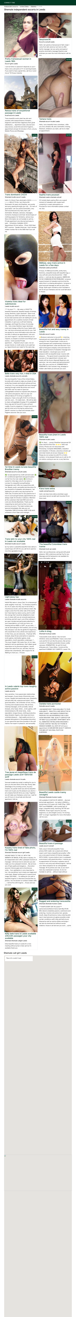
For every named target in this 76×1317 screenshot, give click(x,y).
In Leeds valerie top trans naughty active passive (21, 687)
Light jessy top (12, 597)
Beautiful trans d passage (51, 843)
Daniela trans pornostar (50, 704)
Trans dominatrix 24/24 (16, 194)
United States (24, 6)
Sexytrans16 (45, 39)
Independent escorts (11, 6)
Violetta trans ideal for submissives (15, 302)
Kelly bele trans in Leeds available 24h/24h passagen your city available (20, 935)
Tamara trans (45, 119)
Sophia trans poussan (49, 195)
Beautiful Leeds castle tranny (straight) (52, 793)
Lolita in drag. (45, 631)
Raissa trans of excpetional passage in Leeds (17, 111)
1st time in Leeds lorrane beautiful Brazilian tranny (20, 468)
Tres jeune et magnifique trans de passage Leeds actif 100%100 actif (20, 774)
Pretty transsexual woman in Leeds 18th (18, 60)
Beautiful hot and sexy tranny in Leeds (53, 330)
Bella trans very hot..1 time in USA (20, 373)
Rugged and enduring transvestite (54, 901)
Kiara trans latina (47, 488)
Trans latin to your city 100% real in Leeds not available (20, 540)
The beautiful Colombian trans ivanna (53, 545)
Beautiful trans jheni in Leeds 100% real (52, 435)
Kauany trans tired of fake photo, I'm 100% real (20, 848)
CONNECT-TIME (9, 3)
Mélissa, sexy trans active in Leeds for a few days (52, 264)
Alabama (33, 6)
